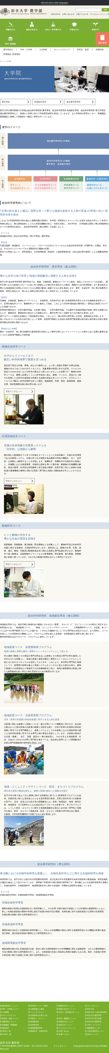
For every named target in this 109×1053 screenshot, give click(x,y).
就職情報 (100, 50)
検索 (105, 10)
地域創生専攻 (40, 102)
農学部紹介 (8, 50)
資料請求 (5, 1028)
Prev (3, 79)
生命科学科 (34, 1025)
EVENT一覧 (6, 1034)
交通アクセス (81, 14)
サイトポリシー (93, 1006)
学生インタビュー (14, 391)
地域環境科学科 (36, 1028)
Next (105, 79)
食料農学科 (34, 1022)
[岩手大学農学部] (23, 12)
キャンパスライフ (62, 50)
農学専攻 (6, 102)
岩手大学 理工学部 (94, 1018)
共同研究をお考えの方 (39, 1015)
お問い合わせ (67, 14)
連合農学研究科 (73, 102)
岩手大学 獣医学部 (94, 1022)
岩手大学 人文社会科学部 (97, 1012)
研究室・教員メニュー (10, 1018)
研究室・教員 (83, 50)
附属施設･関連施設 (11, 54)
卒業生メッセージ (37, 1018)
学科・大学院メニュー (10, 1009)
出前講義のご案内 (37, 1009)
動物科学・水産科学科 (39, 1031)
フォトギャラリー (37, 1012)
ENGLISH (55, 14)
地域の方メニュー (65, 1025)
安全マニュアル (93, 1034)
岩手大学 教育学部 (94, 1015)
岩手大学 (90, 1009)
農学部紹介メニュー (9, 1006)
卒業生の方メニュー (66, 1022)
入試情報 (43, 50)
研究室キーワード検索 (39, 1006)
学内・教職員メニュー (67, 1018)
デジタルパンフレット (98, 14)
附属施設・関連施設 (9, 1025)
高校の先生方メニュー (67, 1009)
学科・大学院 (26, 50)
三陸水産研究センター (95, 1031)
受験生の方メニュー (66, 1006)
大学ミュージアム (94, 1025)
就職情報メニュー (8, 1022)
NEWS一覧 (6, 1031)
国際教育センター (94, 1028)
